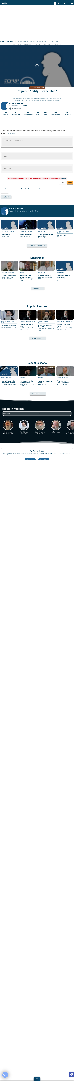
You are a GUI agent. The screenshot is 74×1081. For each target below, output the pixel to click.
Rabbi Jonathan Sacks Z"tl (27, 328)
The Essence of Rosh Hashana (63, 231)
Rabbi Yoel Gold (61, 279)
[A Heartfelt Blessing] (28, 230)
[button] (71, 1074)
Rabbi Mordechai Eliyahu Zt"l (46, 328)
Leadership (7, 197)
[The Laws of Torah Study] (9, 320)
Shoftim (40, 377)
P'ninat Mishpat (6, 377)
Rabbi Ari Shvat (42, 384)
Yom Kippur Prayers (8, 231)
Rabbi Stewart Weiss (25, 279)
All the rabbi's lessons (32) (38, 246)
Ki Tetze (22, 377)
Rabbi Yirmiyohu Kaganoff (27, 384)
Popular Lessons (37, 306)
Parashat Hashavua (8, 272)
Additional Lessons (26, 231)
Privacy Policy (26, 188)
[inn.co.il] (55, 3)
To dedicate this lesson (37, 88)
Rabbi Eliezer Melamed (7, 327)
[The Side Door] (9, 230)
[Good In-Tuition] (64, 230)
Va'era (22, 272)
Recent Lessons (37, 363)
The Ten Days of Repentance (43, 322)
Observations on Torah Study (8, 322)
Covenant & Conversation (27, 321)
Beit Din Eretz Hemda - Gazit (8, 384)
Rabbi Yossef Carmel (7, 277)
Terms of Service (34, 188)
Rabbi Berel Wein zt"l (43, 277)
